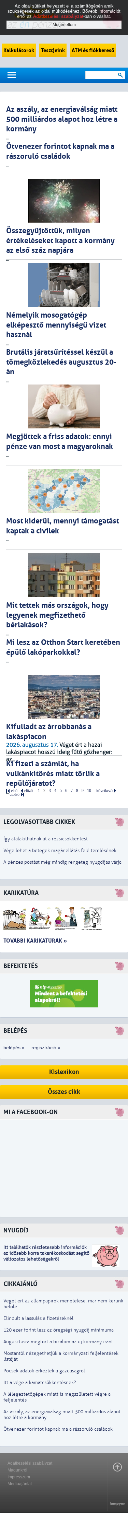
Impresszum (19, 1477)
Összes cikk (64, 1092)
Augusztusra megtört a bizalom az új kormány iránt (58, 1342)
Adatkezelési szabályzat (30, 1463)
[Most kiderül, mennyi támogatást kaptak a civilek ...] (64, 491)
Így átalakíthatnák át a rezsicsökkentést (45, 839)
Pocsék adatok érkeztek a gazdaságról (44, 1371)
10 (89, 791)
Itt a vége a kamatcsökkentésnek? (39, 1382)
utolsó (14, 794)
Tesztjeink (53, 50)
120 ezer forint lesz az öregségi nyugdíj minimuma (58, 1330)
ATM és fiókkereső (93, 50)
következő (104, 791)
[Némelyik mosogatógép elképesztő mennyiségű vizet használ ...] (64, 285)
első (14, 791)
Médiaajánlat (20, 1483)
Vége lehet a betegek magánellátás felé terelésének (59, 850)
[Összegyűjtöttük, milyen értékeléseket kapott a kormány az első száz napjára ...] (64, 201)
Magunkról (17, 1470)
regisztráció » (45, 1047)
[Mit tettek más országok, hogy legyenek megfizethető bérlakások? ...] (64, 575)
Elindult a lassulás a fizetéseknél (38, 1318)
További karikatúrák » (35, 940)
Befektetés (20, 966)
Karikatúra (21, 893)
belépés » (14, 1047)
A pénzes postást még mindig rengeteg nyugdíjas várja (62, 862)
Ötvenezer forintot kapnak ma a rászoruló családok (58, 1429)
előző (28, 791)
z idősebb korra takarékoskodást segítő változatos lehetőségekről (46, 1256)
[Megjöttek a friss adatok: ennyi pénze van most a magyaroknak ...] (64, 406)
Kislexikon (64, 1072)
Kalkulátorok (18, 50)
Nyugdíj (15, 1230)
